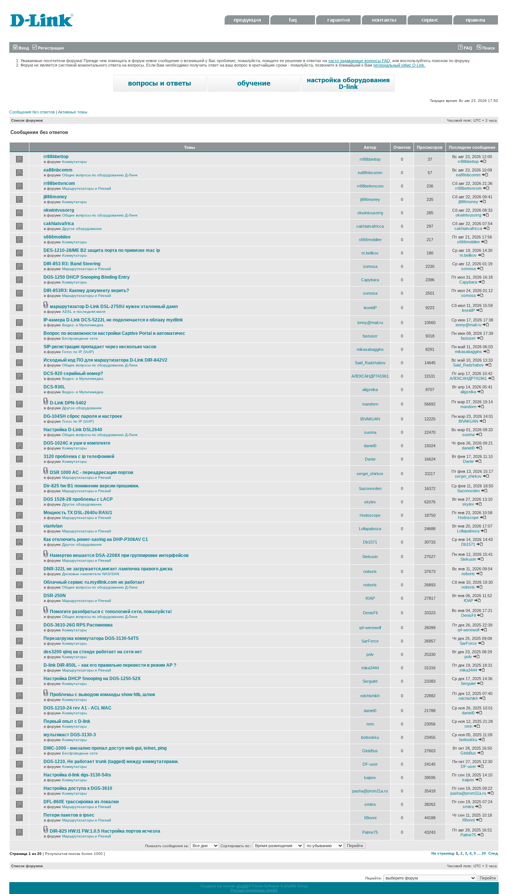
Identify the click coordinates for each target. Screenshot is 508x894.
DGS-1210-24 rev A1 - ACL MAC (78, 708)
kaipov (370, 777)
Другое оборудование (82, 229)
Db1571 (370, 542)
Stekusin (370, 556)
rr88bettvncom (59, 183)
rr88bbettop (56, 156)
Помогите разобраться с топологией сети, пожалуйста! (111, 611)
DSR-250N (55, 595)
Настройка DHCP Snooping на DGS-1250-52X (92, 678)
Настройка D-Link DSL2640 (73, 429)
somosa (370, 266)
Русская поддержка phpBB (254, 890)
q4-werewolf (370, 627)
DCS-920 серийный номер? (73, 373)
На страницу (443, 853)
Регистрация (50, 48)
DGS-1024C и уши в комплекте (77, 443)
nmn (370, 724)
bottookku (370, 737)
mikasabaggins (370, 349)
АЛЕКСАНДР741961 (370, 376)
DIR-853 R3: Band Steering (72, 263)
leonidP (370, 307)
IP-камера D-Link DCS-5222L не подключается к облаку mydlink (113, 320)
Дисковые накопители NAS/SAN (90, 574)
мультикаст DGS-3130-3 (70, 734)
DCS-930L (54, 387)
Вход (23, 48)
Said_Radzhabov (370, 363)
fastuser (370, 336)
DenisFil (370, 613)
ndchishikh (370, 695)
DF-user (370, 764)
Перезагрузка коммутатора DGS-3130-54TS (91, 638)
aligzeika (370, 389)
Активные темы (72, 112)
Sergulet (370, 681)
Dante (370, 459)
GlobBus (370, 751)
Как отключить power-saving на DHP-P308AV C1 (96, 539)
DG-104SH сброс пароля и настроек (83, 416)
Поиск (488, 48)
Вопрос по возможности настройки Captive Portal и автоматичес (114, 333)
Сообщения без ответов (32, 112)
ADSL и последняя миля (83, 312)
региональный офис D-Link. (399, 65)
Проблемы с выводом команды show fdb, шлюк (102, 694)
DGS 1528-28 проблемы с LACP (78, 499)
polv (370, 654)
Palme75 (370, 832)
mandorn (370, 404)
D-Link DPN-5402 (68, 403)
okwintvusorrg (59, 210)
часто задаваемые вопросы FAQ (359, 60)
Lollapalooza (370, 528)
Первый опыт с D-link (67, 721)
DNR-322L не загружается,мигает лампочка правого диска (108, 568)
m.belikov (370, 253)
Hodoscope (370, 515)
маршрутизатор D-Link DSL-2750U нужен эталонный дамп (114, 306)
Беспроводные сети (80, 338)
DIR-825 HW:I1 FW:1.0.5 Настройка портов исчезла (105, 831)
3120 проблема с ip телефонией (79, 456)
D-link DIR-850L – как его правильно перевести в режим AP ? (110, 665)
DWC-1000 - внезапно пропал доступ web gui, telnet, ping (105, 748)
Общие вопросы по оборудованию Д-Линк (99, 175)
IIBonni (370, 818)
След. (493, 853)
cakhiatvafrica (59, 223)
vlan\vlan (53, 526)
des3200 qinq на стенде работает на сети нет (93, 651)
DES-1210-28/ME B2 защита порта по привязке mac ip (102, 250)
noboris (370, 571)
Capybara (370, 280)
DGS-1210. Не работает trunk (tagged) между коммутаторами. (111, 761)
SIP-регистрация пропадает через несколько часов (100, 346)
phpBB (242, 886)
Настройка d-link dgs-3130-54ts (77, 775)
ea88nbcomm (58, 170)
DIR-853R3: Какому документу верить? (86, 290)
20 (484, 853)
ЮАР (370, 598)
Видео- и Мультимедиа (82, 325)
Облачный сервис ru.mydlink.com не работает (94, 582)
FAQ (467, 48)
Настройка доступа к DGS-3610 (78, 788)
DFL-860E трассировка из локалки (81, 801)
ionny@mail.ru (370, 322)
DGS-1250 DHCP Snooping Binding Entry (87, 277)
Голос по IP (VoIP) (78, 352)
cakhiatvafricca (370, 226)
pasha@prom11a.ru (370, 791)
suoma (370, 432)
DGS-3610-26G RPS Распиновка (78, 625)
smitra (370, 804)
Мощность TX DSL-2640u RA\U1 (78, 512)
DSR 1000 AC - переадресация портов (91, 472)
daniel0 (370, 445)
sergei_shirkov (370, 473)
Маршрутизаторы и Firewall (86, 188)
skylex (370, 502)
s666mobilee (57, 237)
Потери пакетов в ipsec (69, 815)
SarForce (370, 641)
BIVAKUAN (370, 419)
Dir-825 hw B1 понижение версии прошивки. (91, 485)
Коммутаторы (74, 162)
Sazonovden (370, 488)
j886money (55, 196)
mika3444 (370, 668)
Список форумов (27, 120)
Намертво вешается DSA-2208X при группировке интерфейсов (119, 555)
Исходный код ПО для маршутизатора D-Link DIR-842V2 (105, 360)
